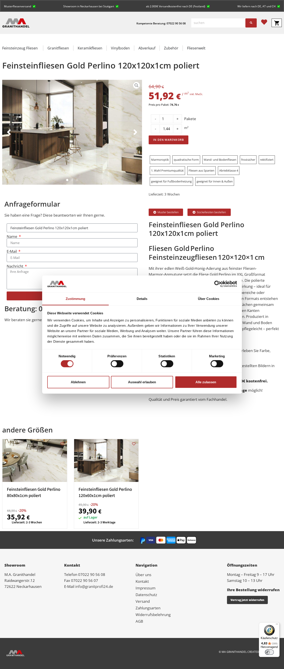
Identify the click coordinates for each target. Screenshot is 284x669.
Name (12, 236)
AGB (139, 621)
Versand (143, 601)
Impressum (146, 588)
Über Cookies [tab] (208, 299)
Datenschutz (146, 594)
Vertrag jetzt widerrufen (247, 600)
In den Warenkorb (168, 140)
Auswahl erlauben (142, 382)
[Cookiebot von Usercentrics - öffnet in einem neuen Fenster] (217, 284)
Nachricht (15, 266)
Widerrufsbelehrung (153, 614)
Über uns (143, 574)
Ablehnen (78, 382)
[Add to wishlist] (62, 444)
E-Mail (12, 251)
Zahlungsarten (148, 607)
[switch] (117, 363)
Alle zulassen (205, 382)
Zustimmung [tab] (75, 299)
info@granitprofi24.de (94, 586)
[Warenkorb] (277, 23)
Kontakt (142, 581)
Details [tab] (142, 299)
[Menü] (277, 625)
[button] (20, 6)
